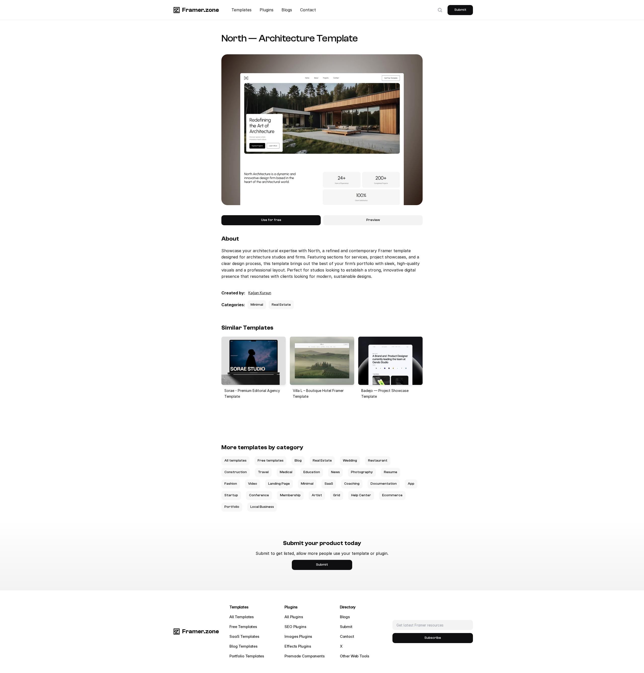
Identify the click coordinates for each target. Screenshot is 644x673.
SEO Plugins (295, 626)
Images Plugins (298, 636)
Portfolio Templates (246, 656)
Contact (308, 9)
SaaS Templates (244, 636)
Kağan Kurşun (259, 293)
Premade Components (305, 656)
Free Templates (243, 626)
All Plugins (294, 616)
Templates (241, 9)
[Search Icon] (440, 10)
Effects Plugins (298, 646)
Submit (346, 626)
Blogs (286, 9)
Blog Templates (243, 646)
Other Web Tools (354, 656)
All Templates (241, 616)
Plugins (266, 9)
